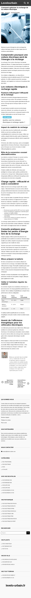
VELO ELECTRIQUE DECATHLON (9, 503)
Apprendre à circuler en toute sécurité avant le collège (9, 382)
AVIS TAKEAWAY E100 (7, 546)
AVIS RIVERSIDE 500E (7, 480)
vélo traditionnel (7, 461)
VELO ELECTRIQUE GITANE (8, 508)
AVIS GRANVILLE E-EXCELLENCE (9, 559)
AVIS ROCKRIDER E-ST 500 (8, 490)
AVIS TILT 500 (5, 548)
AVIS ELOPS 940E (6, 487)
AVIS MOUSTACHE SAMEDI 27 (8, 575)
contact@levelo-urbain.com (8, 451)
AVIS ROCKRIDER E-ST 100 (8, 577)
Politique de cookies (6, 420)
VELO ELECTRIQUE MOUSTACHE (9, 518)
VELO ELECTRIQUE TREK (7, 516)
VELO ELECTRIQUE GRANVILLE (9, 511)
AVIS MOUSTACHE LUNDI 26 (8, 564)
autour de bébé (19, 437)
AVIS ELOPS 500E (6, 485)
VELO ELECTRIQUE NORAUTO (8, 506)
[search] (25, 3)
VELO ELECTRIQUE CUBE (7, 513)
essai (3, 466)
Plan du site (4, 422)
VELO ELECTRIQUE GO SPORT (9, 521)
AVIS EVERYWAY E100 (7, 561)
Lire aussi (7, 117)
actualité (4, 469)
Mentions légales (5, 417)
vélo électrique (6, 464)
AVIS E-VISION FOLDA (7, 543)
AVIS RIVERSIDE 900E (7, 482)
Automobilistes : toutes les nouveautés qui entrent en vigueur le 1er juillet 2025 (22, 383)
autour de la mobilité (13, 435)
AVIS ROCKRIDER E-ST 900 (8, 492)
